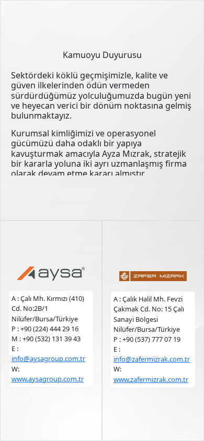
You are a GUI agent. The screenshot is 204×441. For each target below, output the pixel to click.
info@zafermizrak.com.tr (152, 359)
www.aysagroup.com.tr (48, 379)
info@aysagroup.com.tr (48, 358)
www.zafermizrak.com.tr (151, 379)
